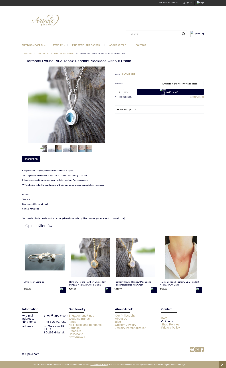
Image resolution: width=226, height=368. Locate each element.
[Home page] (113, 20)
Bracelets (75, 331)
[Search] (183, 34)
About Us (121, 318)
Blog (118, 321)
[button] (125, 109)
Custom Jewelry (125, 324)
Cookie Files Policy (99, 364)
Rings (72, 321)
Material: (119, 83)
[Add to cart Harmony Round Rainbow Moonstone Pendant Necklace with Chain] (154, 290)
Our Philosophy (125, 315)
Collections (76, 334)
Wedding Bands (79, 318)
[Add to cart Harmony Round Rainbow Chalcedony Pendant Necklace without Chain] (108, 290)
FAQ (164, 318)
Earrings (74, 327)
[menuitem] (35, 45)
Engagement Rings (81, 315)
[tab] (31, 159)
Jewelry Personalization (130, 327)
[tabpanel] (113, 194)
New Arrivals (77, 337)
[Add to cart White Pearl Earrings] (63, 290)
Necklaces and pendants (85, 324)
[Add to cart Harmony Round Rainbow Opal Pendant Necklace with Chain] (199, 290)
